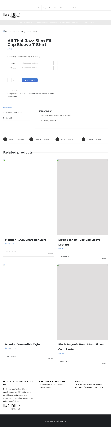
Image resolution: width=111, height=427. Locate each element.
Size (13, 63)
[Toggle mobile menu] (107, 15)
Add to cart (30, 80)
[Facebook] (76, 392)
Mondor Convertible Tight (22, 344)
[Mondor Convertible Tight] (28, 302)
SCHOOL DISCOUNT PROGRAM (88, 384)
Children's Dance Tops (37, 94)
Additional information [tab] (12, 113)
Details (50, 253)
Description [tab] (7, 107)
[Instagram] (79, 392)
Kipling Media (61, 421)
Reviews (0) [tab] (7, 118)
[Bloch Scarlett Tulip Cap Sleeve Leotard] (82, 197)
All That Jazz (22, 94)
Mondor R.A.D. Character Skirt (25, 239)
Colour (13, 68)
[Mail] (83, 392)
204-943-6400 (45, 387)
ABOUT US (79, 381)
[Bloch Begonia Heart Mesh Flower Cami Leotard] (82, 302)
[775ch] (28, 31)
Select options (11, 252)
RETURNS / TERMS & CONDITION (89, 387)
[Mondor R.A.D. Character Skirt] (28, 197)
